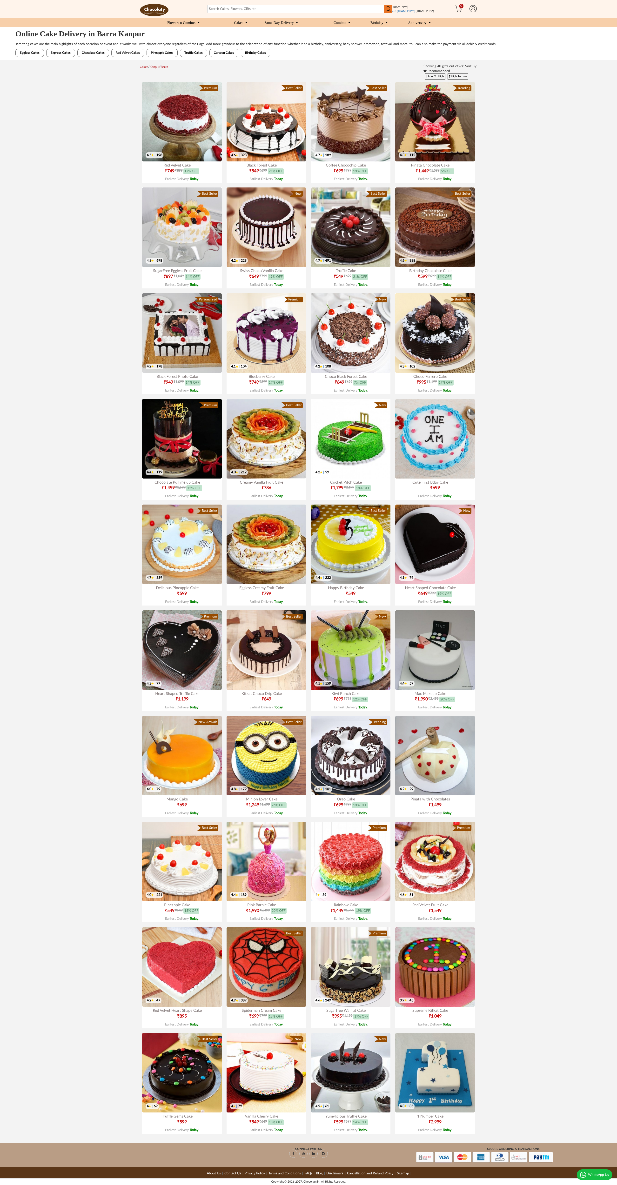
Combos (340, 23)
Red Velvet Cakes (128, 52)
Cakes (238, 23)
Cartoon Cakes (224, 52)
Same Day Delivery (279, 23)
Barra (164, 67)
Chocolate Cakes (93, 52)
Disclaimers (335, 1173)
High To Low (458, 76)
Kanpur (154, 67)
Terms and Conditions (284, 1173)
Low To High (435, 76)
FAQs (308, 1173)
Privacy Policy (255, 1173)
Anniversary (417, 23)
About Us (214, 1173)
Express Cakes (61, 52)
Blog (319, 1173)
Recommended (438, 71)
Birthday (376, 23)
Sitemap (403, 1173)
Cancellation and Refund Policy (370, 1173)
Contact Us (232, 1173)
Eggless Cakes (30, 52)
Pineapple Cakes (162, 52)
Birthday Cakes (255, 52)
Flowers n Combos (181, 23)
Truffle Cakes (193, 52)
